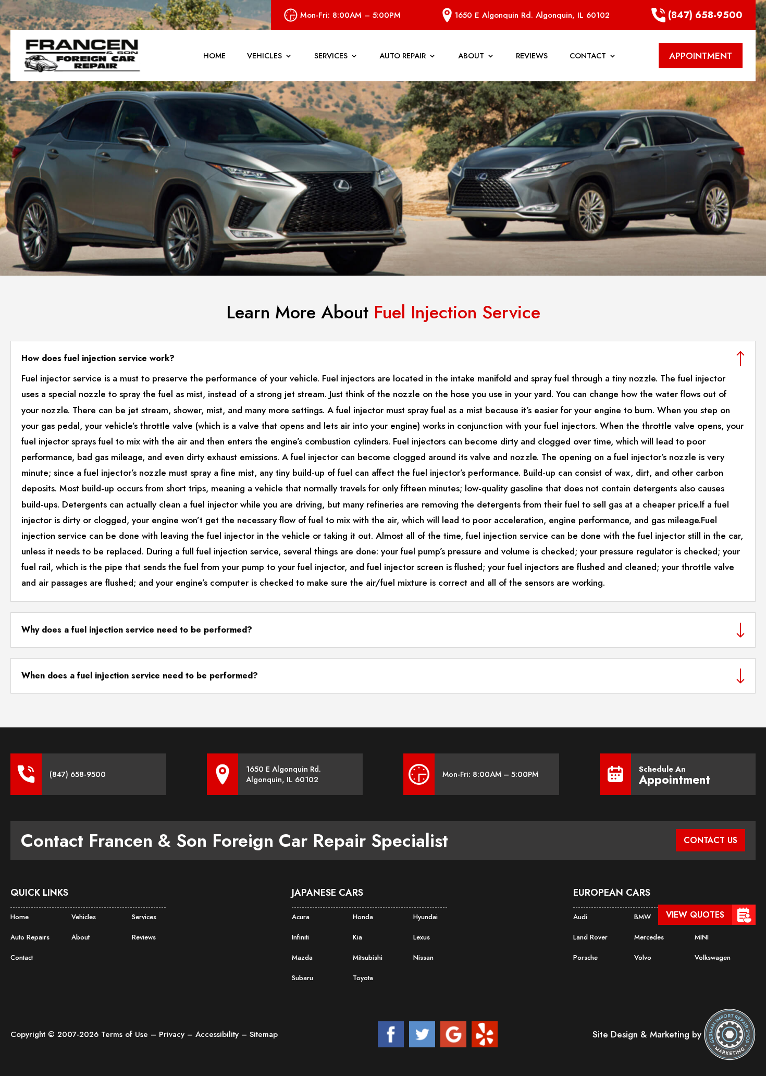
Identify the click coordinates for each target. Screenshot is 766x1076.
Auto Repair (402, 56)
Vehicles (264, 56)
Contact (588, 56)
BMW (642, 917)
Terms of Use (126, 1034)
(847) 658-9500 (705, 15)
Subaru (302, 978)
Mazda (302, 957)
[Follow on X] (422, 1034)
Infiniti (300, 937)
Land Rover (590, 937)
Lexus (421, 937)
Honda (363, 917)
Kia (357, 937)
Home (214, 56)
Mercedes (649, 937)
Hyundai (425, 917)
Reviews (532, 56)
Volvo (642, 957)
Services (331, 56)
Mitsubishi (367, 957)
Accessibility (218, 1034)
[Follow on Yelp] (485, 1034)
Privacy (173, 1034)
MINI (702, 937)
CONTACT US (710, 840)
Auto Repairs (30, 937)
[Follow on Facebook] (391, 1034)
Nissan (423, 957)
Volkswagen (713, 957)
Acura (301, 917)
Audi (580, 917)
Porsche (585, 957)
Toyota (363, 978)
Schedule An (674, 774)
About (471, 56)
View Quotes (695, 915)
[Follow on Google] (453, 1034)
